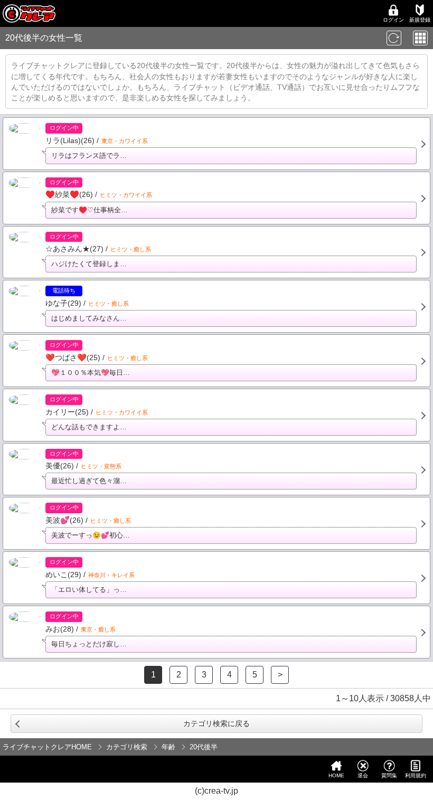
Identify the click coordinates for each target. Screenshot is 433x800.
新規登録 (419, 20)
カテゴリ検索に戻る (216, 723)
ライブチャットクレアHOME (47, 747)
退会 (362, 775)
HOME (336, 775)
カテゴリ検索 (126, 747)
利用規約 (415, 775)
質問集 (389, 775)
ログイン (393, 20)
